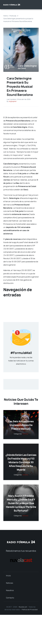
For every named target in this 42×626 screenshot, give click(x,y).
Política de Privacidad (30, 609)
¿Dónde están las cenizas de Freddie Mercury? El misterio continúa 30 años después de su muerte (21, 462)
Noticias (25, 434)
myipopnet (12, 101)
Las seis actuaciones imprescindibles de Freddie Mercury (21, 425)
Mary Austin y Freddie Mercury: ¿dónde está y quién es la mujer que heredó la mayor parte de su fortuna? (21, 503)
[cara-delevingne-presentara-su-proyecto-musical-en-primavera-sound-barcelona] (21, 28)
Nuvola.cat (23, 607)
